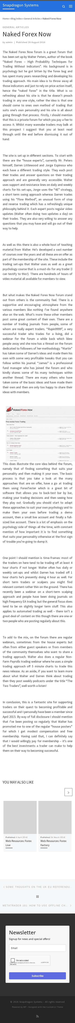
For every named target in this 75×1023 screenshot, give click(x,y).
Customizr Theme (54, 1007)
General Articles (32, 18)
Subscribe (37, 975)
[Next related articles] (68, 792)
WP (24, 1007)
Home (6, 18)
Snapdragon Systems (30, 1001)
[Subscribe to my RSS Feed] (37, 1016)
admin (9, 42)
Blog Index (16, 18)
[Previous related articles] (60, 792)
